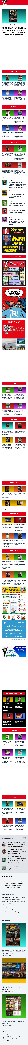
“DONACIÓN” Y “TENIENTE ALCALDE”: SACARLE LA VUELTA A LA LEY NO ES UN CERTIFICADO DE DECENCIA (8, 707)
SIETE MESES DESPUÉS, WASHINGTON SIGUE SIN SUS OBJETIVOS (8, 171)
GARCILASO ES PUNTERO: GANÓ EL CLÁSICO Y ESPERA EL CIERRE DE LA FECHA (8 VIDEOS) (19, 120)
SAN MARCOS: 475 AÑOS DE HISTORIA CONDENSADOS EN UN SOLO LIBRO (7, 432)
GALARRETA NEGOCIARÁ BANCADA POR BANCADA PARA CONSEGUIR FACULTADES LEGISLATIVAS (7, 100)
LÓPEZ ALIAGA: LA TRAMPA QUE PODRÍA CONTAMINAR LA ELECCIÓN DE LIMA (7, 495)
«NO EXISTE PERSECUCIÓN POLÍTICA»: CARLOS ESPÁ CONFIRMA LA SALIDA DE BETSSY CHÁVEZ (7, 581)
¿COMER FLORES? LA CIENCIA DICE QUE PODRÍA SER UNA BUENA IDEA (20, 432)
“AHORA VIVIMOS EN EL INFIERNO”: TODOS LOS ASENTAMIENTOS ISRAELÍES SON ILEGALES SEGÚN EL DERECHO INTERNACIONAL (19, 156)
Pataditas (7, 885)
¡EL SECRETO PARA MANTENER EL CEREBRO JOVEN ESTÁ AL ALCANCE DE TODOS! (7, 412)
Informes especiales (17, 885)
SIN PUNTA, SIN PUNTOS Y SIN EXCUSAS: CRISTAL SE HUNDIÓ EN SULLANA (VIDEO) (8, 134)
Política (14, 25)
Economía (11, 190)
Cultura (7, 883)
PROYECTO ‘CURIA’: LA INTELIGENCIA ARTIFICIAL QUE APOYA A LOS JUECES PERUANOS (7, 526)
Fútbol (10, 201)
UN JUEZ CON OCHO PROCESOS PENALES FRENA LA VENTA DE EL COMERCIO (19, 542)
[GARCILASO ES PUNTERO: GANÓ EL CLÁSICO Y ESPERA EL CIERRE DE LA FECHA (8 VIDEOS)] (4, 219)
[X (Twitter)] (9, 876)
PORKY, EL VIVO (6, 509)
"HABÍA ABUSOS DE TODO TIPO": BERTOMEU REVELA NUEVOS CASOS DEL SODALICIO (7, 446)
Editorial (13, 883)
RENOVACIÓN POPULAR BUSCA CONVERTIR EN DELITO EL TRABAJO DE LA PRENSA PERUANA (19, 99)
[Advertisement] (14, 54)
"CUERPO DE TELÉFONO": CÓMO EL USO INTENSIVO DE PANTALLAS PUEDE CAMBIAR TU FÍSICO (19, 397)
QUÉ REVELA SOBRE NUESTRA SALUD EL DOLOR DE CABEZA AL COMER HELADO (19, 412)
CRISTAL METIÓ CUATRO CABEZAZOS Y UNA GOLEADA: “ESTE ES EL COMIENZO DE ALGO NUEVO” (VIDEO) (20, 760)
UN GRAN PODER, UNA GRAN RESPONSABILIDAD (19, 495)
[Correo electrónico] (11, 876)
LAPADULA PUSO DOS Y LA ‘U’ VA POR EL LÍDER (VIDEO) (7, 119)
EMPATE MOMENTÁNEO (19, 509)
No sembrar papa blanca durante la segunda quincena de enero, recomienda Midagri (17, 851)
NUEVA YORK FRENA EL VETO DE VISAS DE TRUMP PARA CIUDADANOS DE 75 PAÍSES (8, 155)
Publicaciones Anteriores (14, 887)
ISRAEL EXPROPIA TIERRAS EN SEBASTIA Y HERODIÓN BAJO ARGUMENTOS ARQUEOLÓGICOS (20, 173)
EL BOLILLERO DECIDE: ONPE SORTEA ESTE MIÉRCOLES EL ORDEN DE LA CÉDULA (19, 563)
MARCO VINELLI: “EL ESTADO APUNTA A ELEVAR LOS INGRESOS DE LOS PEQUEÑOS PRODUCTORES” (7, 543)
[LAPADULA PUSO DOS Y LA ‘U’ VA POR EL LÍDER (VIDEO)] (4, 203)
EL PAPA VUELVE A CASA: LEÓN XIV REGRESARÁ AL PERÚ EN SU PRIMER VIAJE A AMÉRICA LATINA (20, 581)
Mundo (11, 208)
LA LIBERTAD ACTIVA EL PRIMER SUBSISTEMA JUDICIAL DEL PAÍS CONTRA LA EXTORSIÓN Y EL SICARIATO (20, 527)
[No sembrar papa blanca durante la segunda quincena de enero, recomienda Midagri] (4, 851)
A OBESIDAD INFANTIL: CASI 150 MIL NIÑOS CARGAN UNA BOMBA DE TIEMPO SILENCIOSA (7, 396)
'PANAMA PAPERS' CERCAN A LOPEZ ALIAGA (19, 721)
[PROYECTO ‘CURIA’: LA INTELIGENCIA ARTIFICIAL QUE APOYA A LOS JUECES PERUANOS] (4, 193)
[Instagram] (7, 876)
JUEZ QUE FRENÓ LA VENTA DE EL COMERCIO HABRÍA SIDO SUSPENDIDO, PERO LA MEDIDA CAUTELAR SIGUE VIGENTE (7, 565)
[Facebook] (4, 876)
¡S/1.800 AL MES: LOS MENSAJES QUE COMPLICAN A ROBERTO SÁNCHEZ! (19, 705)
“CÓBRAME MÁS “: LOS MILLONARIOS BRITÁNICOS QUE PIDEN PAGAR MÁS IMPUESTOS (20, 446)
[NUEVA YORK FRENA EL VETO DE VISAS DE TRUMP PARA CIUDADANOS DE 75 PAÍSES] (4, 211)
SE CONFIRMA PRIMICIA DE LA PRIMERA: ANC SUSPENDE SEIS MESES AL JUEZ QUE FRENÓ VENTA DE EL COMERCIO (7, 85)
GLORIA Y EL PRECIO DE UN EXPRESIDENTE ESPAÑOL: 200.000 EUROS (8, 722)
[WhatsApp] (2, 876)
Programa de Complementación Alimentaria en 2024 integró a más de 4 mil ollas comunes (17, 844)
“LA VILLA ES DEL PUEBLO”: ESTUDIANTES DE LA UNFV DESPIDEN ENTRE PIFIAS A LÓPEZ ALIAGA (19, 85)
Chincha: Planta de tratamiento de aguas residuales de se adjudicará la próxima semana (17, 868)
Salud (22, 881)
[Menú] (25, 3)
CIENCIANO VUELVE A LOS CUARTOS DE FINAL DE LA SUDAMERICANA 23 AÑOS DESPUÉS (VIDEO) (20, 135)
